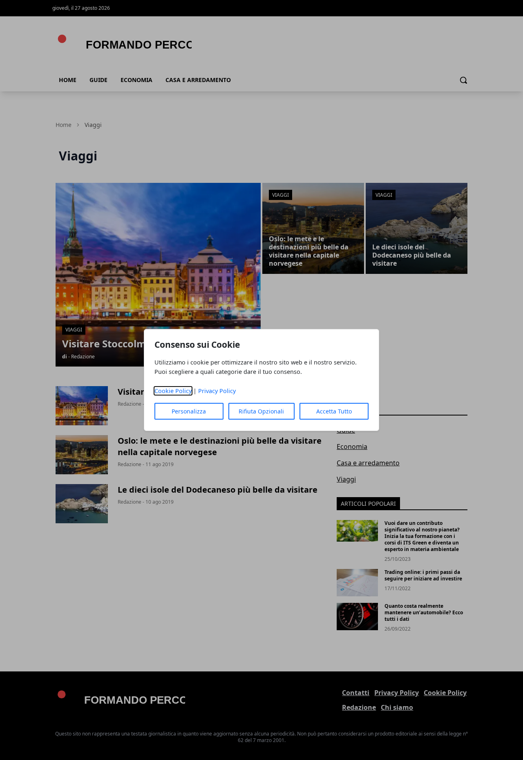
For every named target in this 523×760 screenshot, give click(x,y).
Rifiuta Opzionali (261, 411)
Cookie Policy (173, 391)
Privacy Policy (217, 391)
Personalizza (189, 411)
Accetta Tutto (334, 411)
